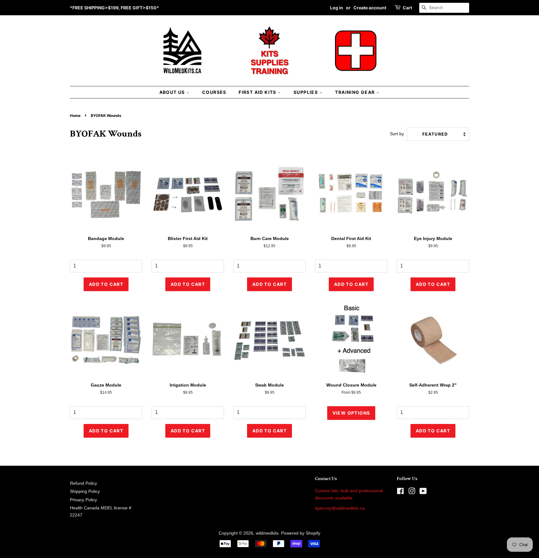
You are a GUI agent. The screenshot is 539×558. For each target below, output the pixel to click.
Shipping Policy (85, 491)
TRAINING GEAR (355, 92)
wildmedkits (267, 533)
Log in (336, 7)
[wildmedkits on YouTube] (423, 492)
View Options (351, 413)
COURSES (214, 92)
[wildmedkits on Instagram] (411, 492)
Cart (407, 7)
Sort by (397, 133)
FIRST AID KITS (258, 92)
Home (75, 115)
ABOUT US (173, 92)
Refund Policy (83, 483)
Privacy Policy (83, 500)
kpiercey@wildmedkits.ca (340, 508)
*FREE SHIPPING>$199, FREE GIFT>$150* (114, 7)
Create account (369, 7)
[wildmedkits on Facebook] (400, 492)
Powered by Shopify (300, 533)
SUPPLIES (306, 92)
